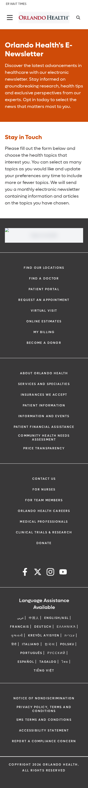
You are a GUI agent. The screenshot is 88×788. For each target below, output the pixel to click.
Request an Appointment (43, 300)
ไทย (65, 662)
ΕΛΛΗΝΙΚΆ (66, 627)
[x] (38, 572)
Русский (56, 653)
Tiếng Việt (44, 671)
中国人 (34, 618)
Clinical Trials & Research (44, 532)
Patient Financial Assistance (44, 427)
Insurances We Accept (44, 395)
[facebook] (25, 572)
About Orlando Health (44, 373)
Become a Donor (44, 343)
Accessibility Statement (44, 730)
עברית (70, 635)
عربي (20, 618)
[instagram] (50, 572)
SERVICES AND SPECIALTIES (44, 384)
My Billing (44, 332)
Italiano (31, 644)
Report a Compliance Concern (44, 741)
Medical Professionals (44, 522)
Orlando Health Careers (44, 511)
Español (26, 662)
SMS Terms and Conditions (43, 720)
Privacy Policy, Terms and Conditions (44, 709)
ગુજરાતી (17, 635)
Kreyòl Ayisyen (43, 635)
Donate (44, 543)
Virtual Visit (44, 311)
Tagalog (47, 662)
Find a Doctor (44, 278)
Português (31, 653)
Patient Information (44, 405)
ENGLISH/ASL (56, 618)
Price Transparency (44, 448)
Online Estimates (44, 321)
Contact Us (44, 479)
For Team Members (44, 500)
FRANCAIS (19, 627)
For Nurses (44, 489)
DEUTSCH (43, 627)
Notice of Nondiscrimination (44, 698)
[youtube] (63, 572)
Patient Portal (44, 289)
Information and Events (43, 416)
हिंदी (14, 644)
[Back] (10, 17)
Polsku (67, 644)
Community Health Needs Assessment (44, 438)
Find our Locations (44, 268)
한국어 (50, 644)
